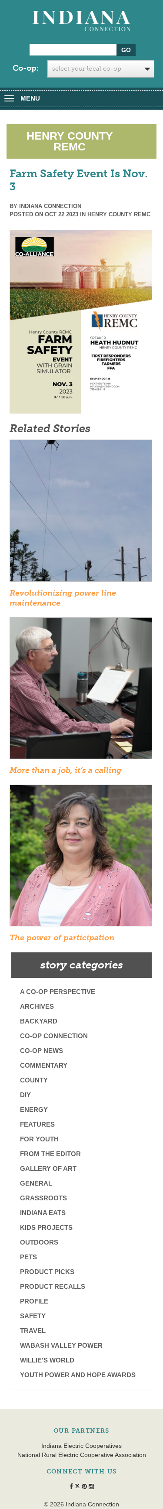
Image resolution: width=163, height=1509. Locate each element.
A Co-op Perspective (57, 991)
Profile (34, 1301)
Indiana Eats (43, 1212)
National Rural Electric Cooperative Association (81, 1454)
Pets (28, 1257)
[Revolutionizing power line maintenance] (81, 513)
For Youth (39, 1139)
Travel (33, 1330)
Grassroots (43, 1198)
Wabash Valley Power (61, 1345)
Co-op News (41, 1050)
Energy (34, 1109)
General (36, 1183)
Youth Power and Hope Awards (78, 1375)
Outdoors (39, 1242)
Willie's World (47, 1360)
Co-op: (26, 68)
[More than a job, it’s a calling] (81, 691)
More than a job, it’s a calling (65, 770)
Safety (33, 1316)
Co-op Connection (54, 1036)
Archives (37, 1006)
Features (37, 1124)
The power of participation (62, 937)
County (34, 1080)
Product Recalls (52, 1286)
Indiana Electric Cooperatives (81, 1445)
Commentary (43, 1065)
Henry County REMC (118, 214)
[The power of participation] (81, 858)
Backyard (38, 1021)
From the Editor (50, 1153)
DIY (25, 1094)
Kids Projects (46, 1227)
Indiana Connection (50, 206)
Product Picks (47, 1271)
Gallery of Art (48, 1168)
